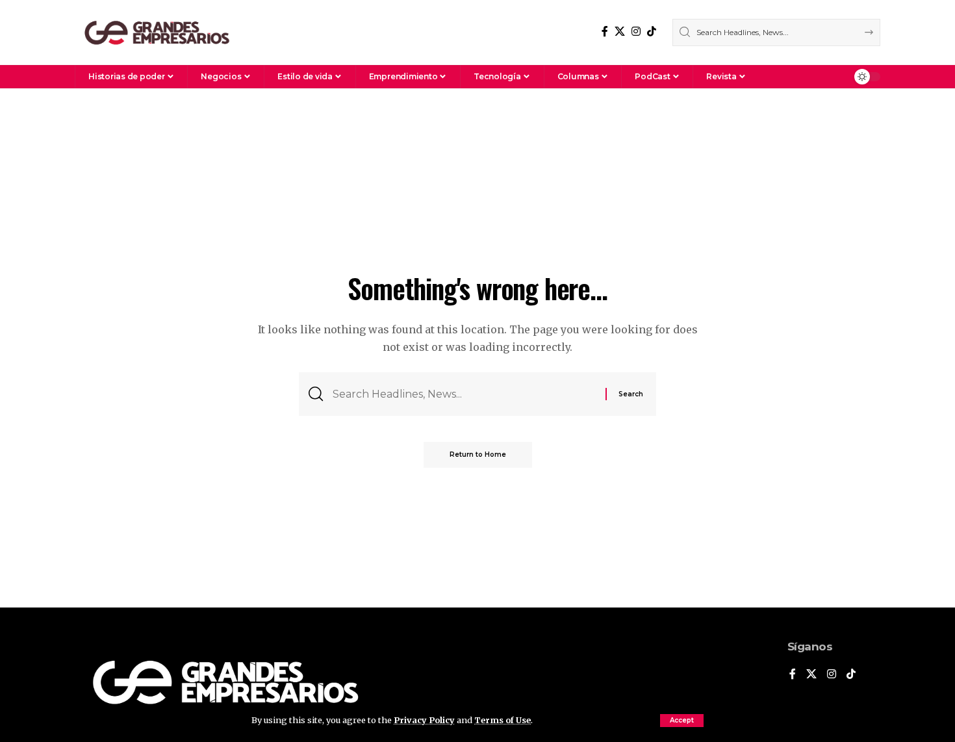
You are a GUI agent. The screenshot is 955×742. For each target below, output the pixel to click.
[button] (682, 720)
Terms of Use (502, 720)
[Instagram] (636, 31)
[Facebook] (604, 31)
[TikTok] (651, 31)
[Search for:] (464, 394)
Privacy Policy (424, 720)
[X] (619, 31)
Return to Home (478, 454)
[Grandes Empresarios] (157, 32)
